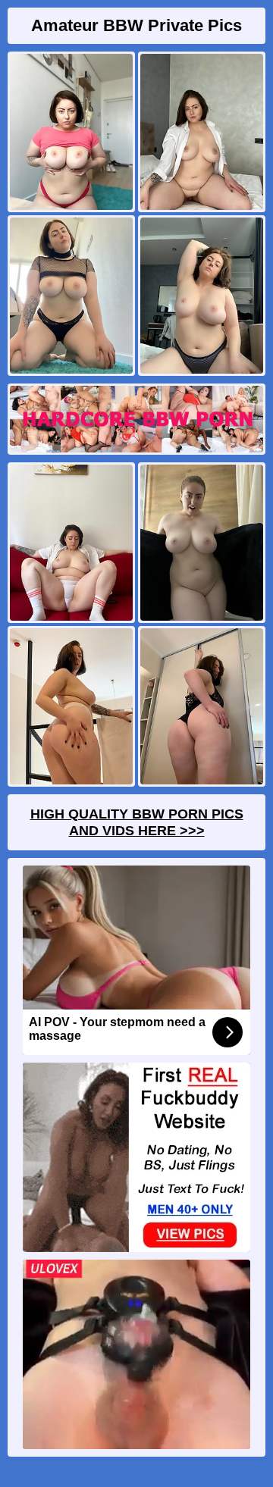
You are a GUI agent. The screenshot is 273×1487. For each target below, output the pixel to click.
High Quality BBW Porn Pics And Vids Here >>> (136, 822)
